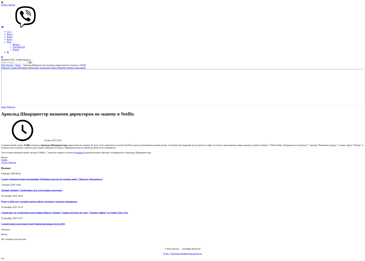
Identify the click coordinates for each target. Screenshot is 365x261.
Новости (5, 67)
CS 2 (9, 31)
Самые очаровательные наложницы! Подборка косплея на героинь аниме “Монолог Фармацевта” (52, 179)
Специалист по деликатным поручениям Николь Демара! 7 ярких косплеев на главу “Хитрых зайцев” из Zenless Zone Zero (64, 212)
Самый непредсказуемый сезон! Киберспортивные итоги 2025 (33, 224)
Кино (9, 39)
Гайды (54, 67)
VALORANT (19, 47)
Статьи (13, 67)
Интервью (23, 67)
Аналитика (44, 67)
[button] (2, 27)
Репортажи (33, 67)
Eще (9, 42)
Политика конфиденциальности (186, 253)
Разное (16, 49)
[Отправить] (30, 62)
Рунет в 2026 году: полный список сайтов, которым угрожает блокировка (39, 201)
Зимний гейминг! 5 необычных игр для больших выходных (31, 190)
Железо (16, 44)
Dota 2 (10, 34)
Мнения (61, 67)
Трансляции (80, 67)
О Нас (166, 253)
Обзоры (70, 67)
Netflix (4, 160)
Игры (9, 37)
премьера (79, 152)
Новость (11, 107)
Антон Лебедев (8, 162)
